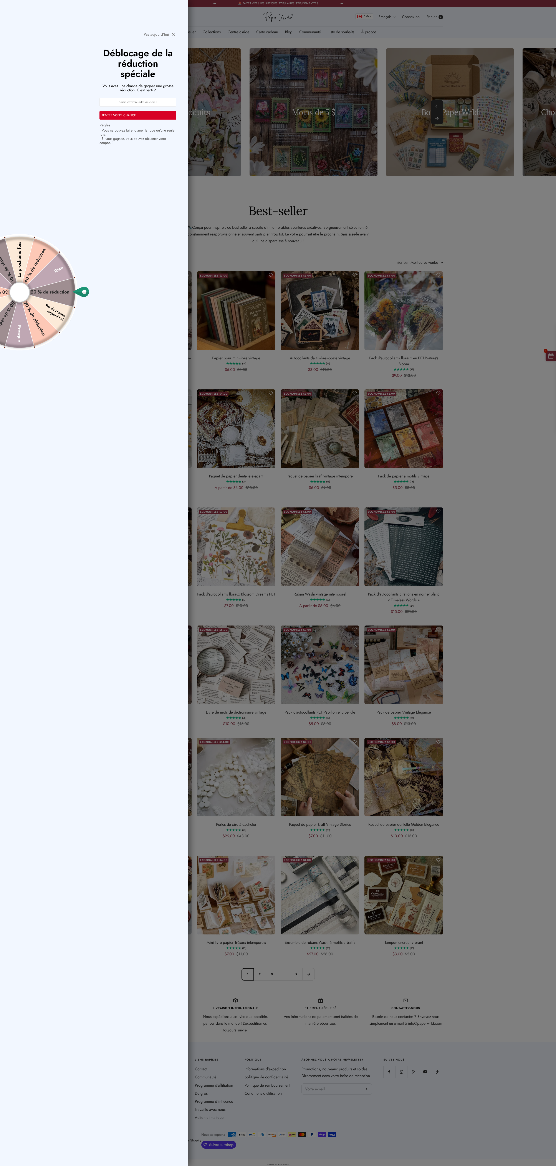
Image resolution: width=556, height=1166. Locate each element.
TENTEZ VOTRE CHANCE (119, 115)
